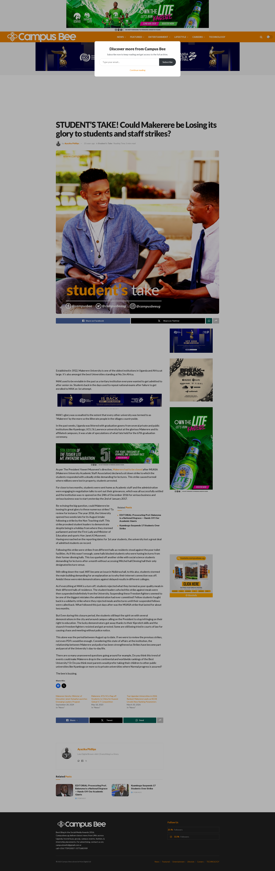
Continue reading (137, 70)
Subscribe (167, 62)
